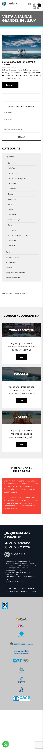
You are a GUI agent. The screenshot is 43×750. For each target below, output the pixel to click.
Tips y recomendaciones (16, 272)
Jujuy (10, 204)
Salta (10, 225)
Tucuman (12, 240)
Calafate (11, 168)
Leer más (10, 85)
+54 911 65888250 (19, 543)
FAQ (34, 591)
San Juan (12, 230)
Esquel (10, 194)
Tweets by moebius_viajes (13, 293)
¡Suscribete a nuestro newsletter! (21, 106)
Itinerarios (12, 199)
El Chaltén (12, 189)
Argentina (10, 156)
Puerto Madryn (14, 220)
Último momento (13, 278)
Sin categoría (11, 262)
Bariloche (12, 163)
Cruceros (12, 183)
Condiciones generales (14, 570)
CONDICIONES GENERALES (18, 591)
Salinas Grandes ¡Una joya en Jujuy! (19, 63)
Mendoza (12, 214)
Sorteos (9, 267)
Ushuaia (11, 245)
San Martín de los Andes (18, 235)
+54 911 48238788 (19, 547)
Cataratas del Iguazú (17, 178)
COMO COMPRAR (26, 588)
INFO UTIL (12, 588)
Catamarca (13, 173)
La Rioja (11, 209)
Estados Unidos (12, 257)
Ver (21, 357)
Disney (8, 252)
